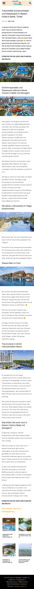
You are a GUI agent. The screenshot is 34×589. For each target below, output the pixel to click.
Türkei (12, 21)
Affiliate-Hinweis (23, 582)
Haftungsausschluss (11, 582)
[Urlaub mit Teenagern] (17, 2)
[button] (30, 3)
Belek (9, 21)
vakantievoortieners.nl (20, 586)
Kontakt (25, 577)
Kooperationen (20, 579)
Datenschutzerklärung (13, 584)
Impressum (24, 584)
